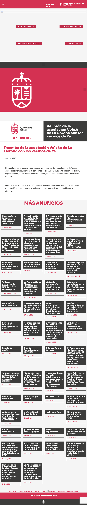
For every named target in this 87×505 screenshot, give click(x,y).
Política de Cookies (41, 491)
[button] (43, 64)
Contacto (52, 491)
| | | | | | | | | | (43, 491)
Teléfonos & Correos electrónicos (68, 491)
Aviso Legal (12, 491)
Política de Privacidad (25, 491)
